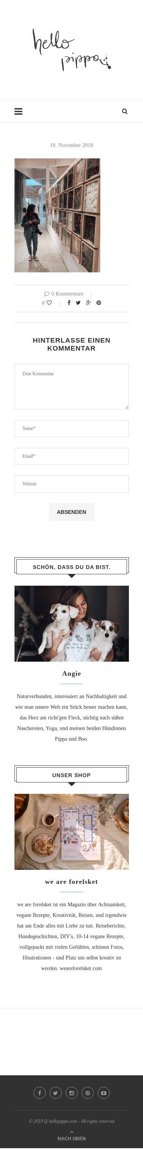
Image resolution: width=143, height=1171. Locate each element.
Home (20, 115)
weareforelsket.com (81, 968)
